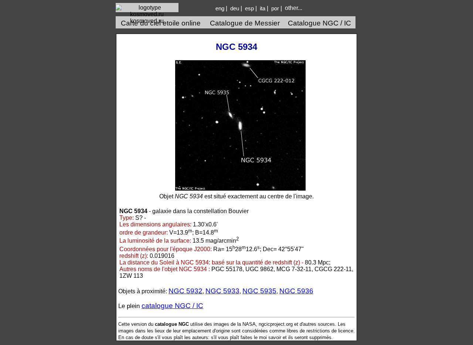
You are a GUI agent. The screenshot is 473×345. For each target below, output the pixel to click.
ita (262, 8)
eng (219, 8)
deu (234, 8)
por (275, 8)
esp (249, 8)
